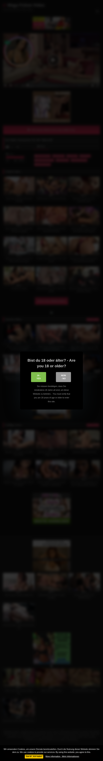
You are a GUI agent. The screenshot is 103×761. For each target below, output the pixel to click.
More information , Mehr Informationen (62, 756)
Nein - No (63, 377)
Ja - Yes (39, 377)
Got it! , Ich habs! (34, 756)
